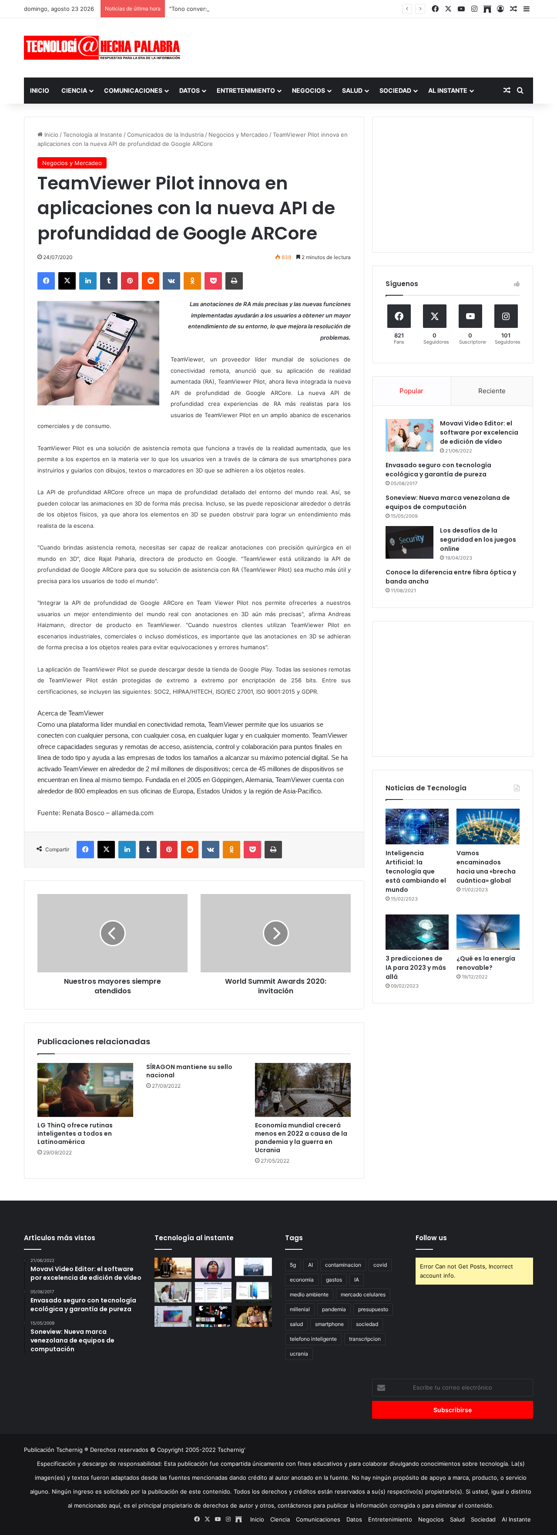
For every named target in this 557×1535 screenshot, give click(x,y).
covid (380, 1265)
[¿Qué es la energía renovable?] (488, 932)
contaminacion (343, 1265)
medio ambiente (309, 1294)
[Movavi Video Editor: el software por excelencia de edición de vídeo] (409, 435)
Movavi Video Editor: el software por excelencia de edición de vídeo (479, 432)
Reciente (492, 391)
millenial (300, 1309)
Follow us (431, 1237)
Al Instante (447, 90)
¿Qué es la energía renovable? (485, 963)
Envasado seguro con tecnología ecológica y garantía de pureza (438, 470)
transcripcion (365, 1339)
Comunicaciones (133, 90)
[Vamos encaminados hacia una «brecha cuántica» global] (488, 826)
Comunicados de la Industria (165, 134)
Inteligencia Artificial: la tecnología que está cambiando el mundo (416, 871)
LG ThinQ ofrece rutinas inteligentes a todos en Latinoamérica (75, 1133)
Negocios (308, 90)
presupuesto (373, 1309)
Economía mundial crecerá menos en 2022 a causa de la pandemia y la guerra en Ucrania (301, 1137)
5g (293, 1265)
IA (356, 1279)
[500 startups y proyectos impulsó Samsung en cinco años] (213, 1316)
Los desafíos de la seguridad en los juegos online (478, 539)
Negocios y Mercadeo (238, 134)
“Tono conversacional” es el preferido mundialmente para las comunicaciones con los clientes (296, 8)
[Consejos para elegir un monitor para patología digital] (172, 1292)
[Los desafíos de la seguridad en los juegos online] (409, 542)
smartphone (329, 1324)
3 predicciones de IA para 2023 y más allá (416, 967)
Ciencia (74, 90)
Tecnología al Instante (92, 134)
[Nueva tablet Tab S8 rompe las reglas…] (253, 1316)
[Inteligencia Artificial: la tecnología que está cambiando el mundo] (417, 826)
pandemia (334, 1309)
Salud (352, 90)
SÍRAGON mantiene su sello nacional (189, 1071)
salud (296, 1324)
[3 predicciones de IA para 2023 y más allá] (417, 932)
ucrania (299, 1353)
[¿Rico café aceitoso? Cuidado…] (172, 1268)
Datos (189, 90)
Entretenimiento (246, 90)
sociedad (367, 1324)
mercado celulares (363, 1294)
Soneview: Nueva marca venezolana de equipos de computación (448, 502)
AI (310, 1265)
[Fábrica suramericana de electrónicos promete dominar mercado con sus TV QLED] (172, 1316)
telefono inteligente (313, 1339)
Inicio (39, 90)
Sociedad (395, 90)
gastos (334, 1279)
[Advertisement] (365, 46)
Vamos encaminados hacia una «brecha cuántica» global (486, 867)
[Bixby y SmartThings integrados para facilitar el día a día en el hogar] (213, 1292)
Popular (411, 391)
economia (302, 1279)
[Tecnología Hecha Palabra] (104, 48)
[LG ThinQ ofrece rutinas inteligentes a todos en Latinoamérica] (85, 1090)
